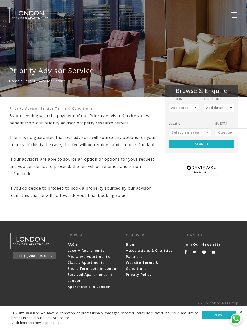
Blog (130, 244)
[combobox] (190, 132)
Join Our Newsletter (203, 244)
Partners (134, 256)
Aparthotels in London (89, 286)
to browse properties (36, 322)
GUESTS (221, 124)
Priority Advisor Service (45, 81)
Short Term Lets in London (93, 268)
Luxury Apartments (86, 250)
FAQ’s (73, 244)
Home (14, 81)
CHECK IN (176, 99)
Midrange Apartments (89, 256)
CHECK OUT (212, 99)
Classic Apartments (86, 262)
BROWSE (219, 315)
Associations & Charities (149, 250)
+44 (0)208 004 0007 (34, 255)
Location (176, 124)
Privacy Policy (139, 274)
